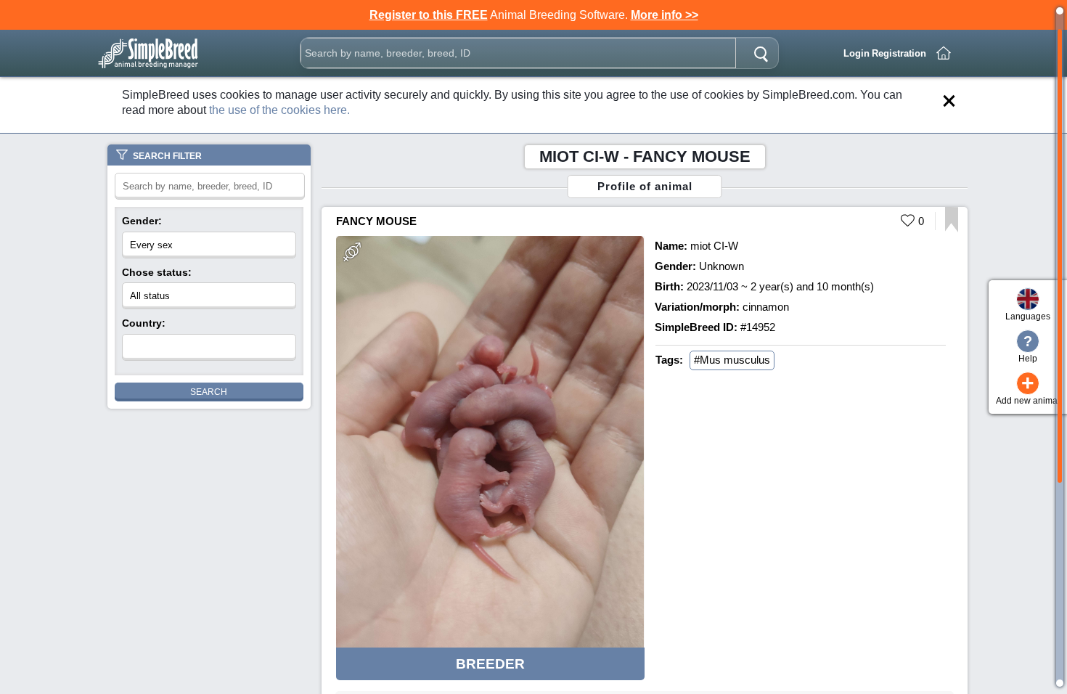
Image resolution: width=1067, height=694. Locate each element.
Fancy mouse (376, 221)
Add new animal (1028, 389)
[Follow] (951, 228)
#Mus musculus (732, 360)
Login (856, 53)
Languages (1027, 316)
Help (1027, 348)
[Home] (943, 53)
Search (208, 392)
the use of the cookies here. (279, 110)
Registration (899, 53)
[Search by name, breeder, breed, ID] (760, 53)
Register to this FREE (428, 15)
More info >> (664, 15)
